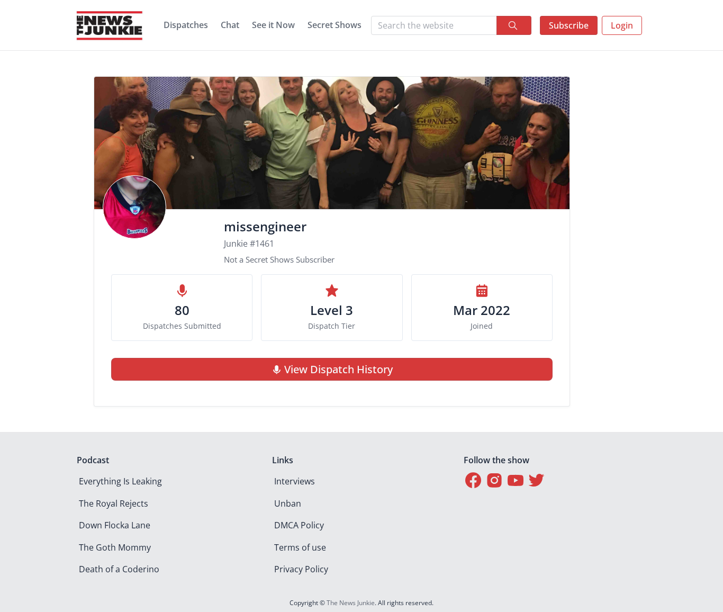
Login (622, 25)
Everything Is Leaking (120, 481)
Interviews (294, 481)
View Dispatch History (338, 369)
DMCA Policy (299, 525)
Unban (287, 503)
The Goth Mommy (115, 547)
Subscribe (569, 25)
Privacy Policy (301, 569)
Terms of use (300, 547)
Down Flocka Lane (114, 525)
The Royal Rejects (113, 503)
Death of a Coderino (119, 569)
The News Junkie (351, 602)
